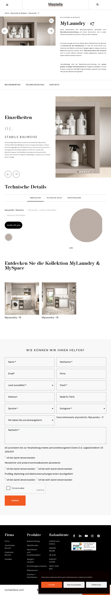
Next (16, 174)
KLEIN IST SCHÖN (53, 560)
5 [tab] (86, 171)
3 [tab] (82, 171)
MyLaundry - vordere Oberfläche (42, 210)
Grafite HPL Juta (13, 225)
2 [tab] (80, 171)
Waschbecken (32, 545)
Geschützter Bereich (10, 546)
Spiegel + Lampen (31, 560)
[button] (4, 31)
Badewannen (32, 570)
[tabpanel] (55, 137)
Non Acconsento (74, 585)
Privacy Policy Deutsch (79, 590)
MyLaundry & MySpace (19, 13)
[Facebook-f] (74, 536)
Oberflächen (35, 198)
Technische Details (34, 85)
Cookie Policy (66, 590)
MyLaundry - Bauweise (14, 210)
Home (7, 13)
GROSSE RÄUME (52, 549)
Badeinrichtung (33, 541)
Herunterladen (74, 198)
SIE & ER (52, 555)
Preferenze (96, 585)
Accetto (51, 585)
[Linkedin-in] (80, 536)
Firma (7, 541)
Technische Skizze (54, 198)
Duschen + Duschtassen (32, 575)
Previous (8, 174)
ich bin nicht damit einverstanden (55, 468)
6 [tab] (88, 171)
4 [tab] (84, 171)
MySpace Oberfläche (16, 215)
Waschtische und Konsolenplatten (33, 552)
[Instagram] (92, 536)
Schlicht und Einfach (54, 542)
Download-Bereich (9, 553)
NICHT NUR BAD (54, 567)
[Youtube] (86, 536)
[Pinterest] (98, 536)
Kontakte (54, 85)
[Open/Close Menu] (7, 5)
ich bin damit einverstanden (21, 458)
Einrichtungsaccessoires (33, 566)
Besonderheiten (12, 85)
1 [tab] (78, 171)
